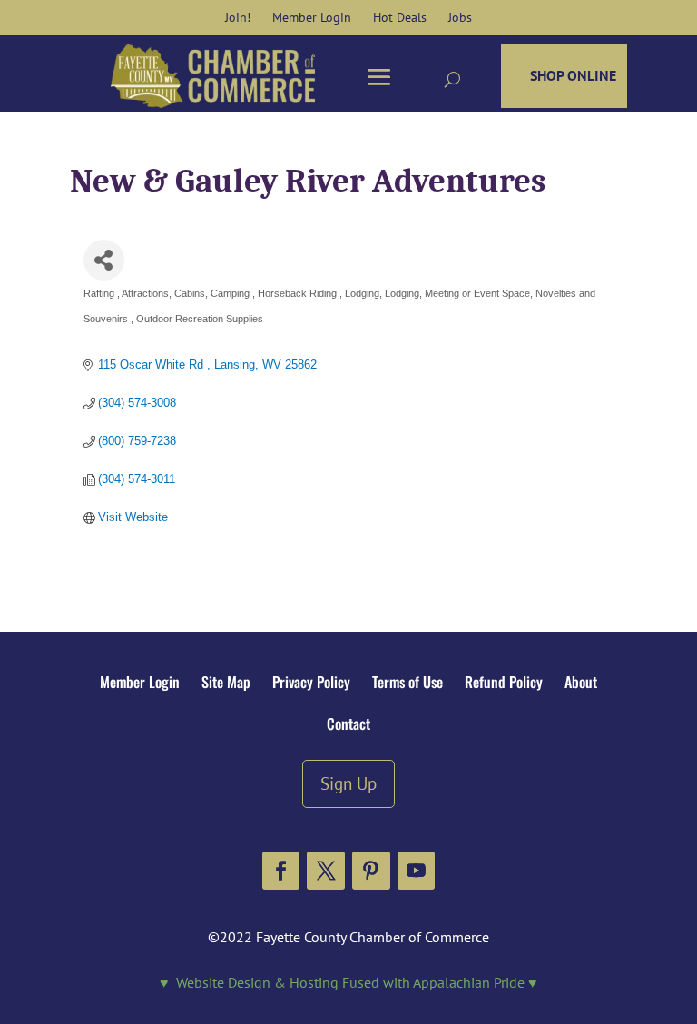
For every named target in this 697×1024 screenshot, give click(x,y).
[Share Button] (103, 260)
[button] (281, 871)
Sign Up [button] (348, 783)
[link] (237, 17)
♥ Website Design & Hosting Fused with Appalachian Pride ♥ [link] (348, 982)
